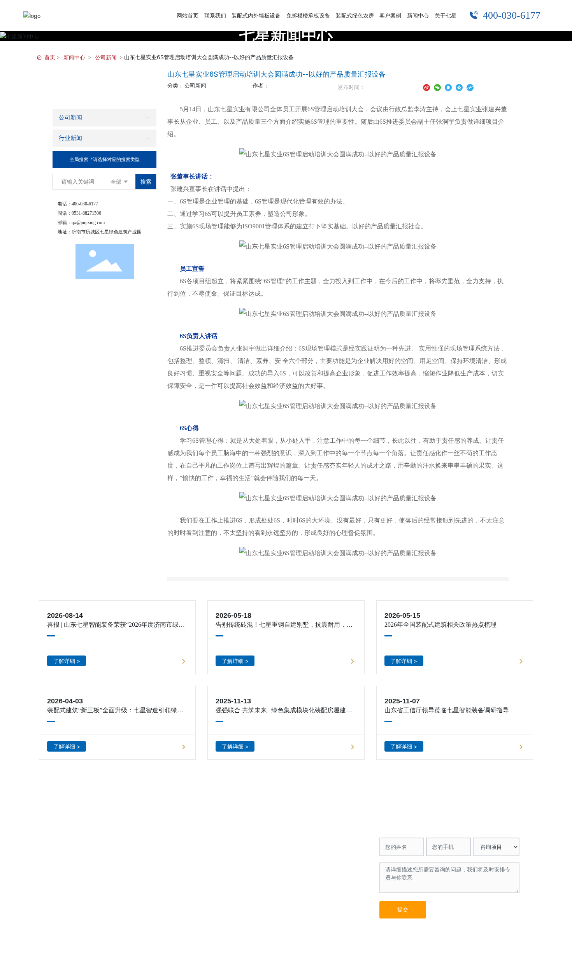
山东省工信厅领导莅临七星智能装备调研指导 (446, 710)
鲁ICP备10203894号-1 (493, 944)
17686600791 (335, 860)
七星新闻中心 (286, 35)
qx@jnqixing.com (88, 222)
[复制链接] (470, 86)
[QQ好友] (448, 86)
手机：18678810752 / (289, 860)
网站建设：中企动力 (177, 945)
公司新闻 (106, 57)
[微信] (437, 86)
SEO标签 (138, 945)
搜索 (145, 181)
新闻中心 (74, 57)
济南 (210, 945)
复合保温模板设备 (214, 839)
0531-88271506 (86, 213)
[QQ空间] (459, 86)
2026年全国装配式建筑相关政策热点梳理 (440, 624)
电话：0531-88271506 (290, 850)
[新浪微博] (426, 86)
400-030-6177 (511, 15)
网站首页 (67, 816)
